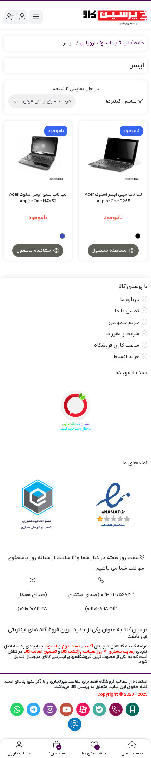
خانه (139, 42)
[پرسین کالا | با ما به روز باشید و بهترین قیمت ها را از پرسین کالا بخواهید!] (113, 17)
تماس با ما (126, 310)
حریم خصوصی (124, 322)
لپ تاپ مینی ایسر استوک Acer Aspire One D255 (113, 198)
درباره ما (129, 299)
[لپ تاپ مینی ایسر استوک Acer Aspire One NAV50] (37, 155)
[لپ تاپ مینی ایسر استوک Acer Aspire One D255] (113, 155)
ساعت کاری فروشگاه (116, 345)
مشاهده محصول (110, 250)
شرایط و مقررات (122, 333)
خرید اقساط (126, 356)
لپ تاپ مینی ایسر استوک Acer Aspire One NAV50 (37, 198)
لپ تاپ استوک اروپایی (104, 42)
